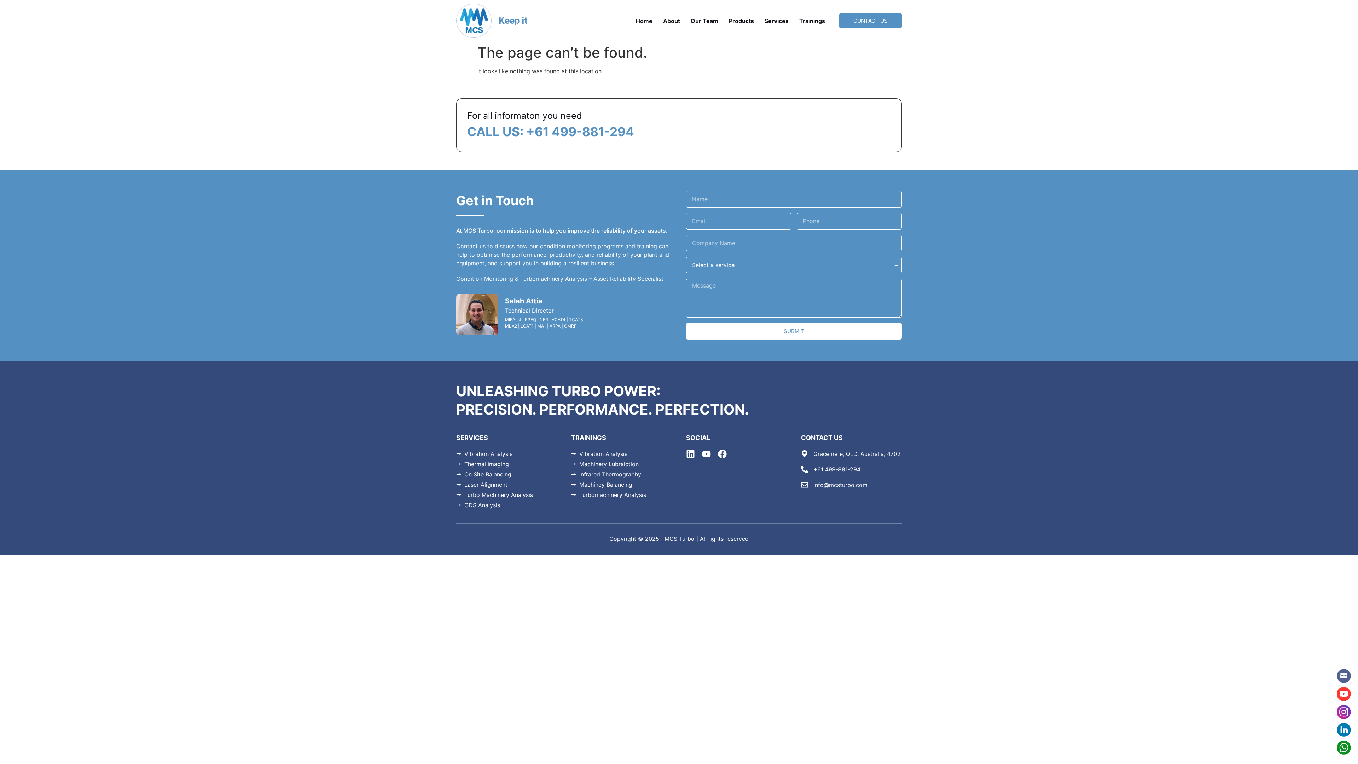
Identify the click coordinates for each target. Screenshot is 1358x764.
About (671, 20)
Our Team (704, 20)
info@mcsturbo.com (840, 484)
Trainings (812, 20)
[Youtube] (706, 454)
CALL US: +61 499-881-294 (550, 131)
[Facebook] (722, 454)
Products (741, 20)
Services (777, 20)
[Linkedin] (690, 454)
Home (644, 20)
